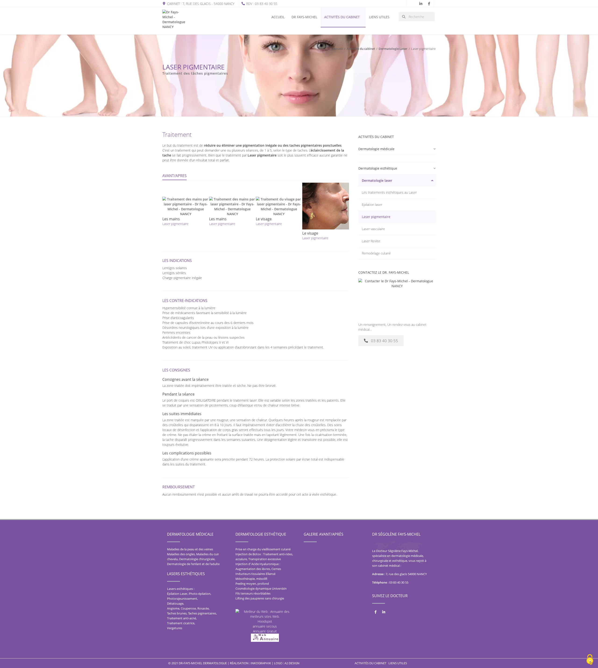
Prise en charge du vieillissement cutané (263, 549)
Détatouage (175, 603)
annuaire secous (265, 626)
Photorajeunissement (182, 598)
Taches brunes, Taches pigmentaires (191, 613)
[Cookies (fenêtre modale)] (590, 660)
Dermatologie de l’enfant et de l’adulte (193, 564)
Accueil (278, 17)
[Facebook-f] (428, 3)
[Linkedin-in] (420, 3)
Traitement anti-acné (181, 618)
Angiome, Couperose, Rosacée (188, 608)
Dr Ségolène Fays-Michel (396, 534)
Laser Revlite (371, 241)
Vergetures (174, 628)
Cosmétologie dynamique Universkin (261, 588)
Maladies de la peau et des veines (190, 549)
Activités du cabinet (342, 17)
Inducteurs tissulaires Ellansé (255, 574)
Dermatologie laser (377, 180)
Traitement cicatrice (180, 623)
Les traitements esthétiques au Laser (389, 192)
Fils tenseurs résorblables (253, 593)
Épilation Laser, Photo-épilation (188, 594)
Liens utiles (379, 17)
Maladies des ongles (181, 554)
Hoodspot (265, 621)
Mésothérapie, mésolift (251, 579)
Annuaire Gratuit (265, 631)
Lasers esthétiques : (180, 589)
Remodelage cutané (376, 253)
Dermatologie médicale (376, 149)
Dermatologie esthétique (377, 168)
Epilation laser (372, 204)
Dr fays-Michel (304, 17)
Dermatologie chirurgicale (197, 559)
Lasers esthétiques (186, 573)
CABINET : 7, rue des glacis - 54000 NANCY (200, 3)
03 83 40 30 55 (398, 582)
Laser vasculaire (373, 229)
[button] (397, 149)
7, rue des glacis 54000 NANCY (406, 574)
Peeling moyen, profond (252, 583)
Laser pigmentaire (376, 216)
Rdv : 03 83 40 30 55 (261, 3)
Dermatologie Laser (393, 49)
